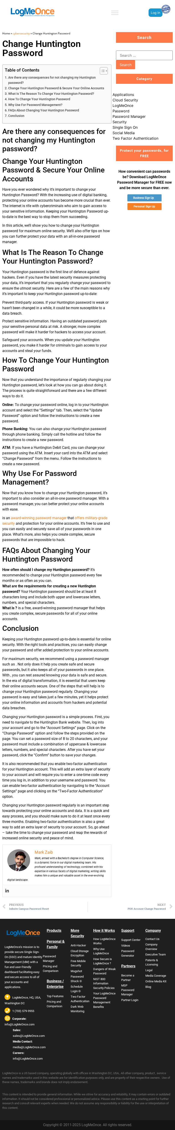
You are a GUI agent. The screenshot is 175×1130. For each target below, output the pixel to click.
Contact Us (152, 939)
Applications (123, 94)
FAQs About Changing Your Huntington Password (43, 110)
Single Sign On (125, 127)
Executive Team (155, 954)
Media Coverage (155, 975)
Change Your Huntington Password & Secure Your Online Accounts (56, 88)
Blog (148, 987)
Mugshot (76, 971)
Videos (125, 945)
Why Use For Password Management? (35, 105)
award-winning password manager (39, 518)
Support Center (130, 940)
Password (121, 111)
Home (6, 33)
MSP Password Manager (127, 990)
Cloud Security (125, 100)
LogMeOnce (123, 105)
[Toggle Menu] (114, 12)
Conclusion (16, 116)
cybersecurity (21, 33)
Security (120, 122)
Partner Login (129, 1000)
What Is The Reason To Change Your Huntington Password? (51, 94)
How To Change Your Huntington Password (39, 99)
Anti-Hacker (78, 945)
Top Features (55, 996)
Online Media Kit (155, 981)
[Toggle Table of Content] (101, 71)
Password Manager (129, 116)
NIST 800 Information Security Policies (104, 983)
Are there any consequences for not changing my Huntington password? (52, 80)
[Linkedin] (7, 891)
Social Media (124, 133)
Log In (155, 13)
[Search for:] (144, 55)
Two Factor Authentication (135, 138)
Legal (148, 970)
